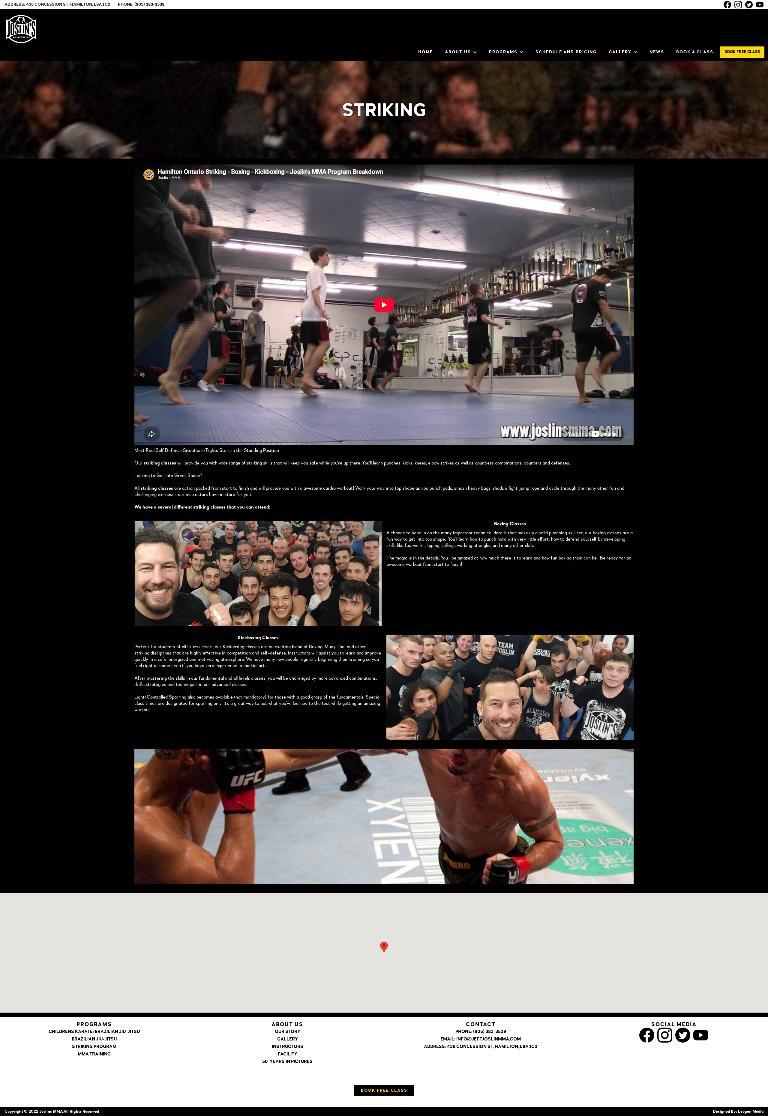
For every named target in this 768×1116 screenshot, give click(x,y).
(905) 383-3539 (149, 4)
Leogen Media (751, 1111)
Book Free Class (384, 1090)
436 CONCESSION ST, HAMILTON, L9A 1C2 (492, 1047)
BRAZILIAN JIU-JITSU (94, 1039)
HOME (425, 52)
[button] (461, 52)
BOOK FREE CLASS (742, 52)
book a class (694, 52)
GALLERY (287, 1039)
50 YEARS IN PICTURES (287, 1062)
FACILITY (287, 1054)
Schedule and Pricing (566, 52)
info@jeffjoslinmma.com (488, 1039)
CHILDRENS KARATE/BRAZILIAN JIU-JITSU (94, 1032)
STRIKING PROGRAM (94, 1047)
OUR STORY (287, 1032)
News (657, 52)
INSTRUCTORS (287, 1047)
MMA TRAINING (94, 1054)
